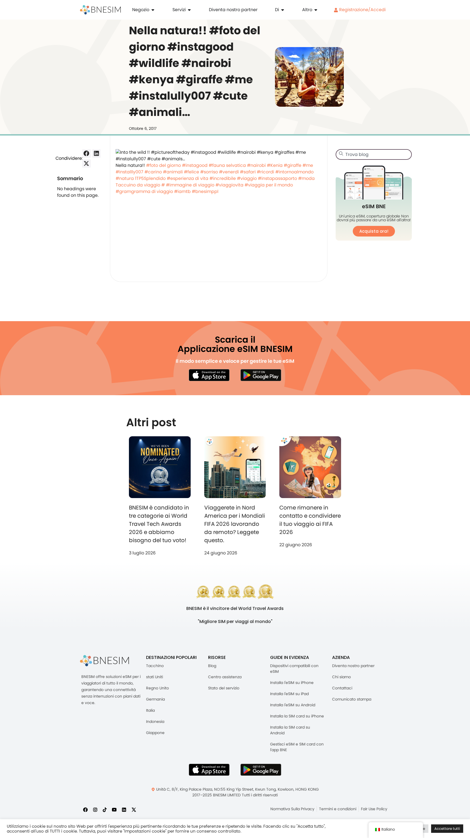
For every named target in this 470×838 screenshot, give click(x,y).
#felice (191, 172)
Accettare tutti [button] (447, 828)
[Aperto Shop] (153, 10)
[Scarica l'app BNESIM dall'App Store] (209, 375)
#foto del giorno (163, 165)
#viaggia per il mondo (269, 185)
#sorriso (209, 172)
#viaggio (247, 178)
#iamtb (182, 191)
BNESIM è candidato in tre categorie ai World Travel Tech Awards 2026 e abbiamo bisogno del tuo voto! (159, 524)
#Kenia (275, 165)
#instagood (195, 165)
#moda (306, 178)
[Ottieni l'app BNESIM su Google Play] (260, 770)
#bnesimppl (205, 191)
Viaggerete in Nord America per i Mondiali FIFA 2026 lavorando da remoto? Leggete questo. (234, 524)
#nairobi (256, 165)
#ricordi (265, 172)
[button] (86, 153)
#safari (248, 172)
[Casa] (100, 10)
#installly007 (129, 172)
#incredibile (222, 178)
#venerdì (229, 172)
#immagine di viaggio (190, 185)
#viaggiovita (229, 185)
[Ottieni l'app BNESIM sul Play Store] (260, 375)
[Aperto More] (316, 10)
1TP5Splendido (150, 178)
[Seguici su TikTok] (104, 809)
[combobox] (374, 154)
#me (307, 165)
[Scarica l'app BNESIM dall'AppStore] (209, 770)
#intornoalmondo (294, 172)
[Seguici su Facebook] (85, 809)
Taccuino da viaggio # (140, 185)
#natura (125, 178)
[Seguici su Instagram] (95, 809)
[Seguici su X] (134, 809)
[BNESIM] (104, 661)
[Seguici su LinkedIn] (124, 809)
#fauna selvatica (227, 165)
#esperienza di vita (187, 178)
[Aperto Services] (189, 10)
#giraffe (292, 165)
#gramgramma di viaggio (144, 191)
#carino (153, 172)
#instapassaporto (277, 178)
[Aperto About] (282, 10)
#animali (173, 172)
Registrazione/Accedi (362, 10)
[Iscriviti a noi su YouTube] (114, 809)
